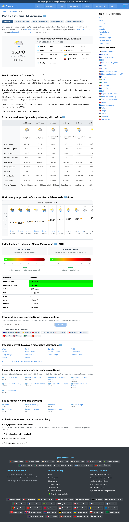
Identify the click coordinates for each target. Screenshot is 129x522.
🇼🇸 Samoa (103, 102)
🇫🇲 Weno (5, 405)
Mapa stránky (52, 481)
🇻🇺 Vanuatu (103, 116)
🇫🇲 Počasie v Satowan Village (56, 379)
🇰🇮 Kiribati (103, 68)
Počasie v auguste (22, 22)
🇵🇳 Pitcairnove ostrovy (107, 97)
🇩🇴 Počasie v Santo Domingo (63, 465)
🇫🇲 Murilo (51, 405)
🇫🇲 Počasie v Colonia (33, 378)
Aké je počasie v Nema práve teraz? (18, 425)
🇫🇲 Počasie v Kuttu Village (35, 385)
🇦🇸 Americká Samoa (106, 51)
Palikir (73, 349)
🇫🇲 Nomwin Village (32, 405)
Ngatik (4, 357)
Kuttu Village (29, 355)
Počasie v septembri (40, 22)
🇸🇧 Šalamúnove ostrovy (108, 99)
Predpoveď (8, 22)
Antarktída (50, 6)
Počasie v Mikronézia (74, 22)
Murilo (27, 357)
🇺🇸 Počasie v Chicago (94, 461)
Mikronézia (13, 11)
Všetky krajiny (53, 487)
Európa (62, 6)
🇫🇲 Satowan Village (55, 410)
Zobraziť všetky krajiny (82, 2)
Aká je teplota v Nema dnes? (15, 443)
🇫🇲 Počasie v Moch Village (58, 385)
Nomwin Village (77, 355)
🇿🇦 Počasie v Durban (26, 465)
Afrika (39, 6)
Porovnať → (61, 324)
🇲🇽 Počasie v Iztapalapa (43, 465)
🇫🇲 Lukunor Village (32, 410)
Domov (4, 11)
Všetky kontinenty (54, 484)
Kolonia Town (30, 352)
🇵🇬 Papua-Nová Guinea (108, 94)
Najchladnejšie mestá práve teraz (101, 478)
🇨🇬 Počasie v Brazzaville (111, 461)
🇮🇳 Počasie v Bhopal (77, 461)
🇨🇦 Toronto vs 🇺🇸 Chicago (12, 336)
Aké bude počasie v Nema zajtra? (17, 434)
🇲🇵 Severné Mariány (106, 105)
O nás (50, 474)
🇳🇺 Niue (102, 80)
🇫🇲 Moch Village (8, 410)
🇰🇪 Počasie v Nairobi (32, 461)
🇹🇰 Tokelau (103, 108)
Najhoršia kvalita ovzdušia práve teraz (102, 491)
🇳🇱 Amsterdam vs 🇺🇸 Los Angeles (53, 332)
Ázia (113, 6)
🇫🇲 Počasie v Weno (9, 378)
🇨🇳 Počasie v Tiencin (16, 461)
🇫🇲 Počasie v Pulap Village (12, 385)
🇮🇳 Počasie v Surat (48, 461)
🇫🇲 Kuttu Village (77, 405)
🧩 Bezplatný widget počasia (57, 494)
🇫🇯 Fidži (102, 60)
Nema (101, 35)
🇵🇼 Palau (102, 91)
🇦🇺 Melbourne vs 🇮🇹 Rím (11, 332)
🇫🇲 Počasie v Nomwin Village (79, 386)
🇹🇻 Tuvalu (102, 114)
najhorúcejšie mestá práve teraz (23, 32)
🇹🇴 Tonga (102, 111)
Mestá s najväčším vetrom (98, 484)
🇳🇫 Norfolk (103, 82)
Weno (4, 349)
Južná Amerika (74, 6)
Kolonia (5, 352)
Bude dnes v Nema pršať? (14, 439)
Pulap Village (7, 355)
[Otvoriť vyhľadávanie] (119, 6)
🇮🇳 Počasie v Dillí (62, 461)
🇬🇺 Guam (102, 66)
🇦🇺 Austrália (103, 54)
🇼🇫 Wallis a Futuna (106, 119)
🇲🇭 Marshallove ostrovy (108, 71)
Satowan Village (54, 352)
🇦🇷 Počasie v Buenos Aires (83, 465)
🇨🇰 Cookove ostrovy (107, 57)
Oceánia (87, 6)
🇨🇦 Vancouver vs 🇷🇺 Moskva (77, 332)
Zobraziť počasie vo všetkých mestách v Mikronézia (22, 361)
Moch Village (53, 355)
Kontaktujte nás (53, 478)
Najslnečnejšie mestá (97, 487)
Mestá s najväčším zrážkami (99, 481)
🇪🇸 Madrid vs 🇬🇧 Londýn (30, 332)
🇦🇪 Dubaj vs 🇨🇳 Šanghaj (32, 336)
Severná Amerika (101, 6)
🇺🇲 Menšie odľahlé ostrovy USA (111, 74)
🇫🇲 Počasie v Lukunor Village (79, 379)
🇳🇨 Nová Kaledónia (106, 85)
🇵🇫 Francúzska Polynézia (108, 63)
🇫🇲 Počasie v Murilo (9, 391)
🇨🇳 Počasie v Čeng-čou (102, 465)
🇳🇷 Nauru (102, 77)
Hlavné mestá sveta (55, 491)
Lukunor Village (76, 352)
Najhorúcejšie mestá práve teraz (100, 474)
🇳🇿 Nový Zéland (105, 88)
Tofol (27, 349)
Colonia (51, 349)
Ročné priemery (57, 22)
